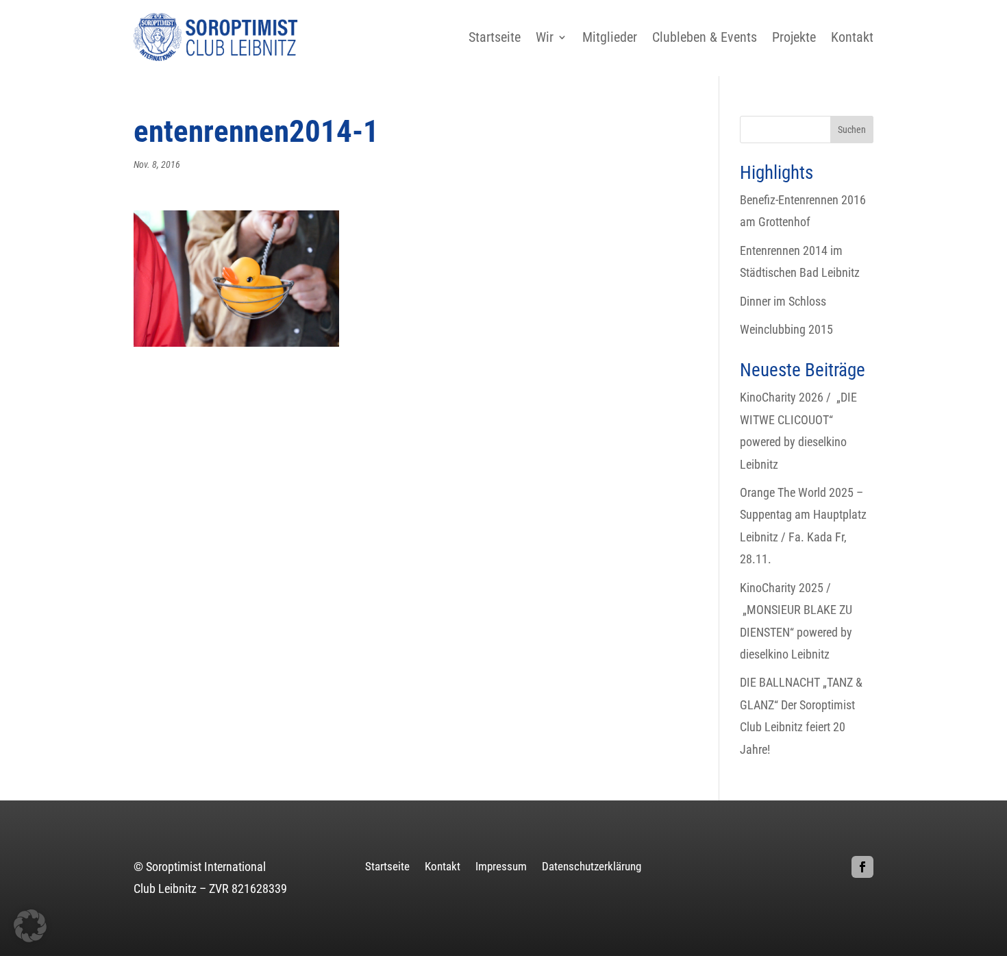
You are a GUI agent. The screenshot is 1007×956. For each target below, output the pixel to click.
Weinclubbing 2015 (786, 329)
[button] (30, 926)
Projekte (794, 37)
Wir (545, 37)
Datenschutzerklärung (591, 867)
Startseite (495, 37)
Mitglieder (609, 37)
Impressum (501, 867)
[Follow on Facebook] (862, 867)
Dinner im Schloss (783, 301)
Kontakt (852, 37)
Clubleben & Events (704, 37)
